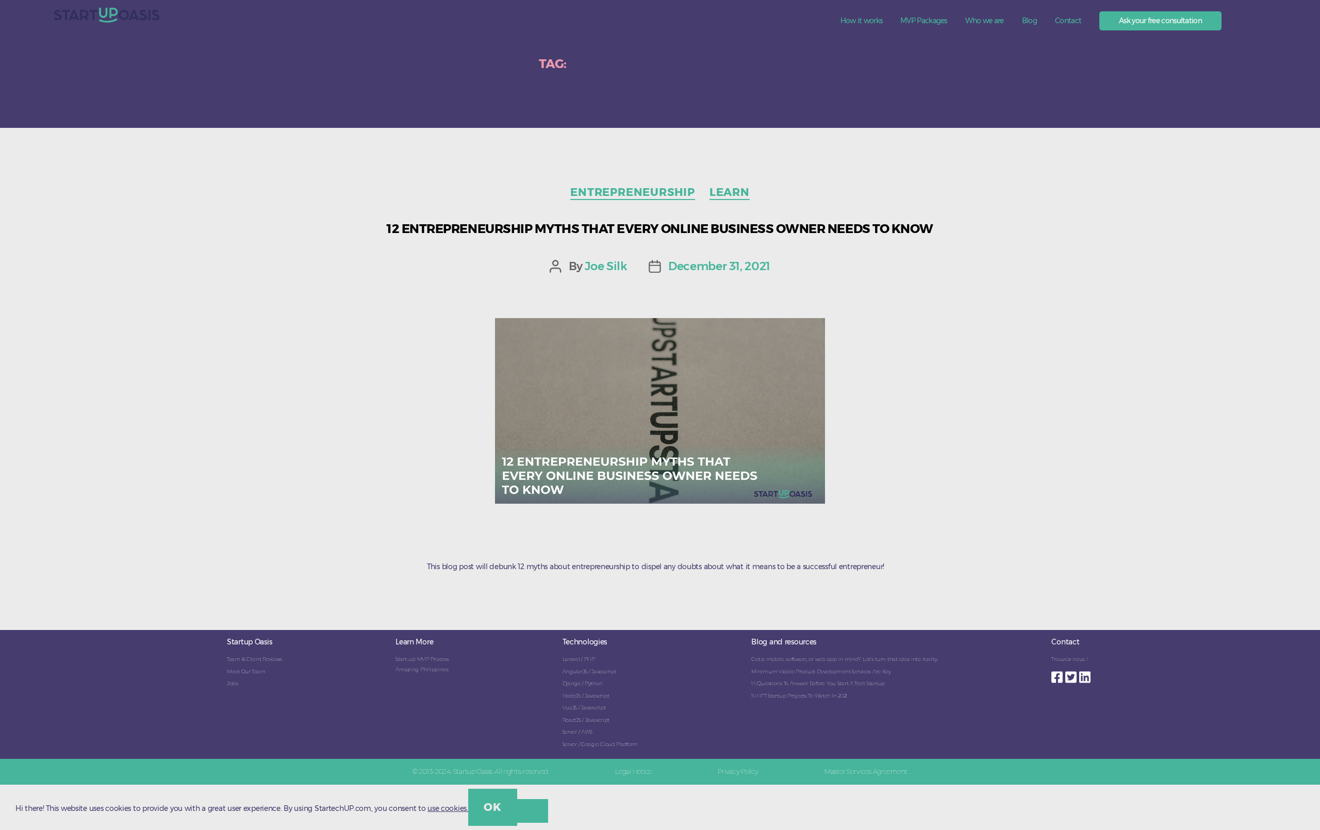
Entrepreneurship (632, 192)
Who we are (984, 20)
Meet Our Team (246, 671)
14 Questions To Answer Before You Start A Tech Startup (818, 683)
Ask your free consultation (1160, 20)
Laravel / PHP (579, 659)
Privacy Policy (738, 771)
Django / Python (583, 683)
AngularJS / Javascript (589, 671)
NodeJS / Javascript (586, 695)
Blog (1029, 20)
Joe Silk (606, 266)
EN (1244, 18)
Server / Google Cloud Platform (600, 744)
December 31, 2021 (719, 266)
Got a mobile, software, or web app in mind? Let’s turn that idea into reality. (844, 659)
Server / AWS (578, 731)
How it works (861, 20)
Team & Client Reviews (254, 659)
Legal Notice (633, 771)
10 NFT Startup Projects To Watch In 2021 (799, 695)
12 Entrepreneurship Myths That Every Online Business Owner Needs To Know (660, 228)
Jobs (232, 683)
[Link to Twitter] (1072, 674)
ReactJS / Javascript (586, 720)
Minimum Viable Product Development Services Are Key (821, 671)
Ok (492, 807)
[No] (532, 811)
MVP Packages (923, 20)
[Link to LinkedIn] (1086, 674)
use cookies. (447, 808)
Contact (1068, 20)
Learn (730, 192)
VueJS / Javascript (584, 707)
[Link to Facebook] (1058, 674)
